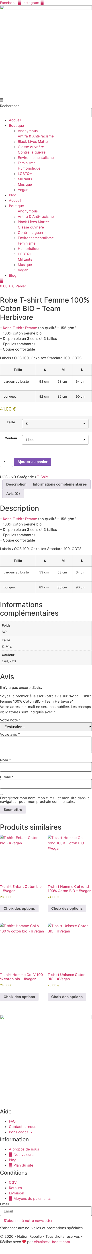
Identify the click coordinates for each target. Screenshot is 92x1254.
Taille (11, 422)
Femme (31, 328)
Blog (12, 195)
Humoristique (29, 168)
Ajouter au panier (32, 461)
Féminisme (26, 163)
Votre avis (10, 734)
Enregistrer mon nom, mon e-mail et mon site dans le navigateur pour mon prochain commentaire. (45, 799)
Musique (25, 184)
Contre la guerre (31, 152)
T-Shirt (43, 477)
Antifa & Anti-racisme (36, 136)
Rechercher (9, 106)
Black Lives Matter (33, 141)
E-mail (7, 777)
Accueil (15, 120)
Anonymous (28, 131)
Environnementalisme (36, 157)
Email (4, 1204)
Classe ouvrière (31, 147)
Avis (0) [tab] (13, 493)
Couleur (11, 438)
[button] (46, 100)
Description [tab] (16, 484)
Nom (5, 760)
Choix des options (19, 908)
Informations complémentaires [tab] (60, 484)
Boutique (16, 125)
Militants (25, 179)
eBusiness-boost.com (52, 1241)
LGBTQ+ (25, 173)
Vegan (23, 189)
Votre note (10, 720)
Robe (7, 328)
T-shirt (18, 328)
